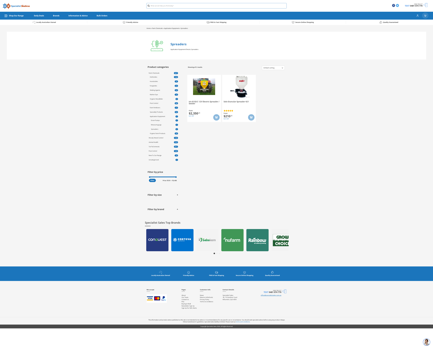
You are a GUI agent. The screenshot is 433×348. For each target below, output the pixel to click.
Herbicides (153, 77)
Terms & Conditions (206, 302)
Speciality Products (156, 112)
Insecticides (154, 81)
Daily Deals (39, 15)
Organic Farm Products (157, 133)
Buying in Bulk (186, 304)
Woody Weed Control (156, 138)
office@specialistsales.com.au (271, 295)
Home (149, 28)
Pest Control (154, 103)
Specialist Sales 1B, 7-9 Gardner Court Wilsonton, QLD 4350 (230, 297)
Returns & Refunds (206, 297)
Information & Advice (78, 15)
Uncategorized (154, 160)
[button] (214, 253)
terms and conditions (243, 322)
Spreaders (154, 129)
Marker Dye (154, 95)
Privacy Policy (204, 299)
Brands (56, 15)
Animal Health (153, 142)
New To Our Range (155, 155)
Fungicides (153, 86)
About (184, 295)
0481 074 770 (416, 5)
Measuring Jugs (156, 125)
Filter (152, 180)
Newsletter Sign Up (188, 306)
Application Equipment (171, 28)
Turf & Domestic (154, 147)
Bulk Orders (102, 15)
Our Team (185, 297)
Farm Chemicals (157, 28)
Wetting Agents (155, 90)
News (202, 295)
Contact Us (185, 299)
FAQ (183, 302)
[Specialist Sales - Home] (16, 5)
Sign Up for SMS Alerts (189, 308)
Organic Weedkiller (156, 99)
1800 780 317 (418, 4)
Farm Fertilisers (155, 108)
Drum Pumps (155, 120)
